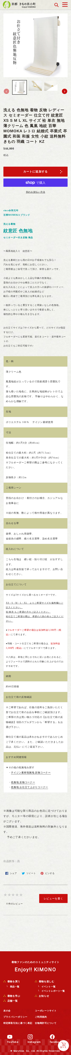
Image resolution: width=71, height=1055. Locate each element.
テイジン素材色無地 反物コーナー (31, 772)
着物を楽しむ (46, 981)
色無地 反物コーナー (23, 782)
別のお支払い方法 (35, 192)
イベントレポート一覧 (53, 991)
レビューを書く (53, 898)
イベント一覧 (48, 986)
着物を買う (13, 981)
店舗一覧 (12, 1000)
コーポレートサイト (45, 1010)
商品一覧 (14, 986)
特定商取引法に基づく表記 (17, 1023)
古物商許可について (45, 1023)
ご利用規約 (41, 1017)
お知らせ (43, 995)
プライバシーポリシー (15, 1017)
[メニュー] (65, 3)
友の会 (7, 1010)
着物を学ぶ (13, 995)
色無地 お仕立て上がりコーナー (29, 787)
